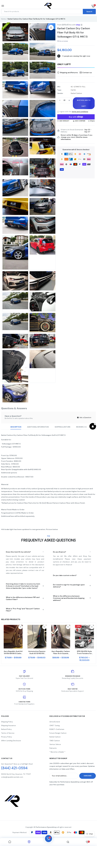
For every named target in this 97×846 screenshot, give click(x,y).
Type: (59, 90)
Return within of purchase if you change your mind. (76, 137)
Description (15, 427)
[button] (76, 64)
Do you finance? (59, 552)
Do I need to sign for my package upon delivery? (69, 586)
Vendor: (60, 93)
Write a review (62, 41)
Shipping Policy (7, 722)
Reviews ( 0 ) (81, 427)
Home (3, 19)
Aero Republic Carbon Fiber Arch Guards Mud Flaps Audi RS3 (61, 652)
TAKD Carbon (54, 741)
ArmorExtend (54, 722)
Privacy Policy (6, 737)
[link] (20, 627)
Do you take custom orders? (65, 575)
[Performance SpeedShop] (48, 6)
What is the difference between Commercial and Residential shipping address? (68, 598)
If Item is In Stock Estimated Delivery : (72, 131)
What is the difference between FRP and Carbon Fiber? (23, 598)
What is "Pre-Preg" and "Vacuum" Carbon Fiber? (23, 610)
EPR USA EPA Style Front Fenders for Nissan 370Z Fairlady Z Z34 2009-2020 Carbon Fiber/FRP (84, 652)
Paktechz (53, 748)
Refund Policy (6, 729)
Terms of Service (7, 733)
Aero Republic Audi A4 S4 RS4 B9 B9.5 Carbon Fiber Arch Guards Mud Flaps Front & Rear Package (13, 652)
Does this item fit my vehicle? (18, 552)
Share (92, 121)
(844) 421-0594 (14, 768)
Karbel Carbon (55, 737)
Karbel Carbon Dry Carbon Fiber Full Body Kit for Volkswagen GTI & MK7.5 (73, 32)
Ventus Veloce (55, 744)
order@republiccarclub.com (12, 777)
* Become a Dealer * (57, 752)
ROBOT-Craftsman (56, 729)
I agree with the (73, 111)
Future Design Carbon (57, 733)
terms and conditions (80, 111)
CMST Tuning (54, 725)
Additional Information (38, 427)
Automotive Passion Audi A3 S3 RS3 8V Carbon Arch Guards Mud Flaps (36, 652)
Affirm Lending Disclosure (11, 741)
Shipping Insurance (8, 725)
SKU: (59, 87)
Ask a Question (85, 417)
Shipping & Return (62, 427)
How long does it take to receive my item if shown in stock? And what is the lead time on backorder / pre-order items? (23, 586)
